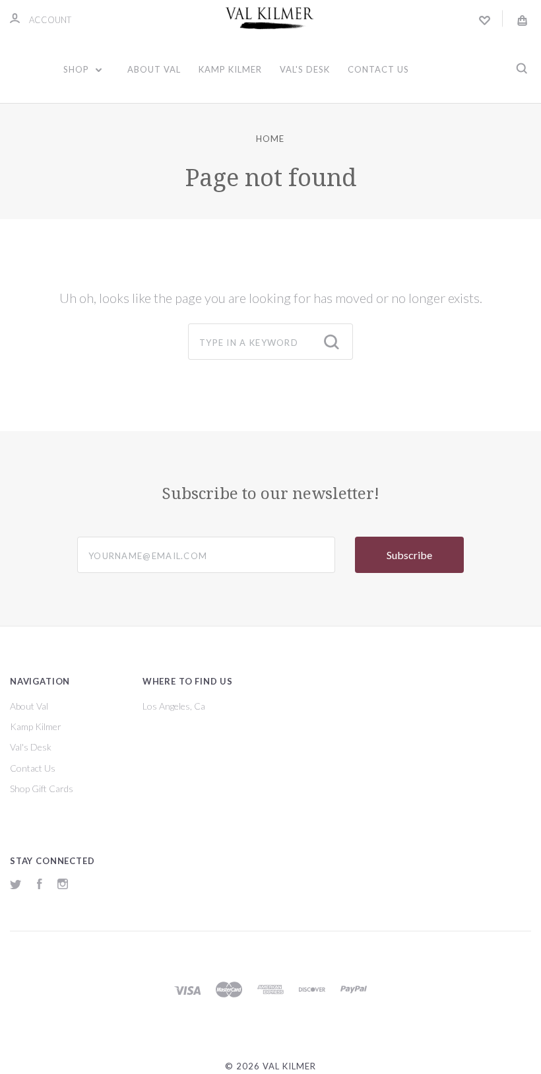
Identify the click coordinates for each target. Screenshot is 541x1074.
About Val (154, 69)
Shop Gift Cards (41, 788)
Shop (77, 69)
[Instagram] (62, 885)
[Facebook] (39, 885)
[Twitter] (16, 885)
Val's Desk (305, 69)
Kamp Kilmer (230, 69)
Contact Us (378, 69)
